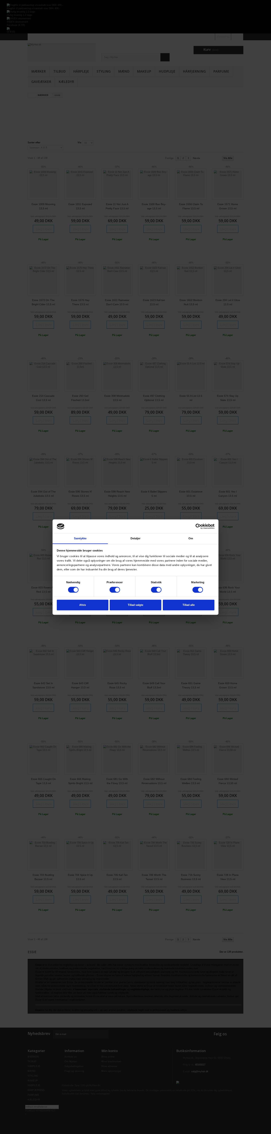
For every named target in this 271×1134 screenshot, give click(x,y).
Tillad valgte (135, 605)
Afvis (82, 605)
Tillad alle (189, 605)
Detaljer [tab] (136, 538)
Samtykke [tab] (80, 538)
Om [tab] (190, 538)
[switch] (115, 590)
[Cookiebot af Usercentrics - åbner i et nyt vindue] (198, 526)
